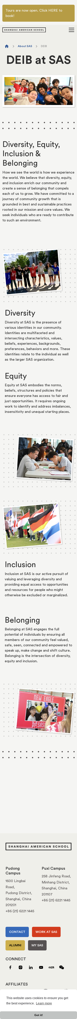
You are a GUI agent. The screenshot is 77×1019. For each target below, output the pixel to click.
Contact (17, 932)
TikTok (10, 975)
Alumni (15, 945)
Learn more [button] (44, 1003)
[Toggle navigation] (71, 30)
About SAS (25, 46)
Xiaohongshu (51, 967)
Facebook (10, 967)
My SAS (37, 945)
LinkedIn (31, 967)
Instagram (20, 967)
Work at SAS (46, 932)
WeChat (61, 967)
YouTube (41, 967)
